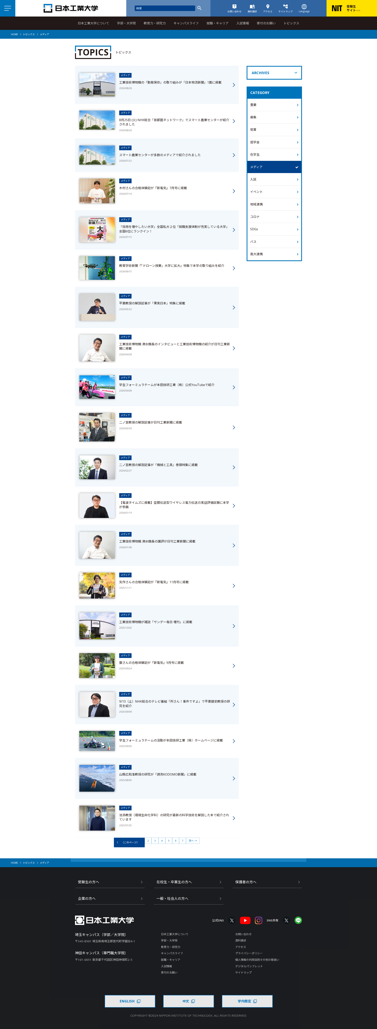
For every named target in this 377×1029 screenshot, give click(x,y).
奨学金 (255, 142)
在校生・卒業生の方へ (174, 882)
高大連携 (256, 254)
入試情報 (242, 23)
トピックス (291, 23)
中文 (185, 1001)
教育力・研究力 (155, 23)
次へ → (193, 840)
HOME (14, 34)
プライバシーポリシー (249, 953)
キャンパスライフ (186, 23)
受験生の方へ (88, 882)
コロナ (255, 217)
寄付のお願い (266, 23)
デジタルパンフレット (249, 966)
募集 (253, 117)
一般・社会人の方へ (172, 898)
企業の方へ (87, 898)
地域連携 (256, 204)
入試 (253, 179)
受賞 (253, 129)
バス (253, 242)
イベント (256, 192)
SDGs (254, 229)
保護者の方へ (245, 882)
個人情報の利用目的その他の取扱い (257, 960)
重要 (253, 105)
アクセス (240, 947)
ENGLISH (127, 1001)
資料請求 (240, 940)
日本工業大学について (93, 23)
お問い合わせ (243, 934)
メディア (256, 167)
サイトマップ (243, 972)
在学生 (255, 154)
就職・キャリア (218, 23)
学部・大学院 (126, 23)
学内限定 (244, 1001)
